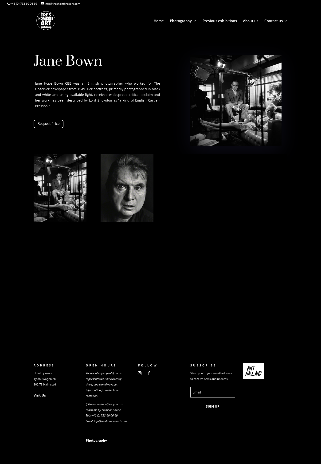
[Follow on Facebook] (149, 373)
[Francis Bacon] (127, 221)
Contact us (273, 21)
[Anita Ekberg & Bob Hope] (60, 221)
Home (159, 21)
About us (250, 21)
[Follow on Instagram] (139, 373)
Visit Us (40, 395)
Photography (181, 21)
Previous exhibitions (220, 21)
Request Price (48, 123)
